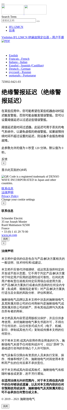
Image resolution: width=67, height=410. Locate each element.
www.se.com (9, 235)
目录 (12, 30)
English (13, 55)
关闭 (5, 238)
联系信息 (7, 188)
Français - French (19, 58)
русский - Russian (20, 72)
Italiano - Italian (18, 62)
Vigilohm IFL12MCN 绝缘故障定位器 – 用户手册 (32, 37)
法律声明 (7, 192)
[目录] (2, 45)
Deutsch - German (20, 68)
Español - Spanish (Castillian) (26, 65)
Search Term (8, 16)
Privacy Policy (10, 196)
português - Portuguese (22, 75)
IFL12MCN (16, 27)
